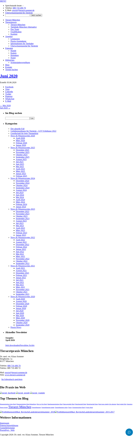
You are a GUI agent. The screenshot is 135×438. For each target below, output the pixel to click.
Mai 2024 (20, 197)
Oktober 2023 (21, 216)
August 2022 (21, 242)
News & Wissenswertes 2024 (23, 178)
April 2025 (20, 169)
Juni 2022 (20, 252)
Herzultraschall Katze (92, 404)
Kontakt (8, 67)
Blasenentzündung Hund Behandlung (26, 404)
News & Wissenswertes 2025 (23, 147)
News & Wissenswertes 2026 (23, 136)
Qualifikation (16, 32)
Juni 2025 (20, 164)
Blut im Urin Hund (42, 404)
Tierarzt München (12, 20)
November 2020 (22, 320)
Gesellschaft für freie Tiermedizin (24, 133)
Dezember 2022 (22, 244)
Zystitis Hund (89, 407)
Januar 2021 (21, 278)
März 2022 (20, 256)
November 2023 (22, 214)
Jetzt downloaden (12, 345)
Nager (13, 58)
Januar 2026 (21, 145)
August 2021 (21, 270)
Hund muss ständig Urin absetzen (107, 404)
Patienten (9, 48)
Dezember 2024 (22, 181)
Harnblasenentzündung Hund (55, 404)
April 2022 (20, 240)
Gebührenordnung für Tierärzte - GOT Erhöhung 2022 (33, 131)
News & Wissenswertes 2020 (23, 296)
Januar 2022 (21, 249)
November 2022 (22, 259)
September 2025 (22, 157)
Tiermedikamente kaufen (47, 407)
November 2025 (22, 152)
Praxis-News (16, 327)
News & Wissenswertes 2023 (23, 209)
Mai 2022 (20, 254)
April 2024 (20, 200)
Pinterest (8, 96)
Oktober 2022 (21, 261)
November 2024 (22, 183)
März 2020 (20, 318)
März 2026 (20, 140)
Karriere (14, 34)
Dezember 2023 (22, 211)
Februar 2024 (21, 204)
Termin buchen (11, 69)
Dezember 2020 (22, 304)
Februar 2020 (21, 306)
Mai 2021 (20, 285)
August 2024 (21, 190)
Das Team (15, 29)
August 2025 (21, 159)
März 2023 (20, 230)
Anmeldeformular (7, 428)
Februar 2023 (21, 233)
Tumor (70, 407)
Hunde (13, 51)
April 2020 (20, 299)
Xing (7, 89)
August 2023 (21, 221)
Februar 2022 (21, 247)
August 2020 (21, 301)
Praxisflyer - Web (7, 430)
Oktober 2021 (21, 292)
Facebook (9, 87)
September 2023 (22, 218)
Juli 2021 (19, 280)
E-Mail (8, 101)
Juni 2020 (9, 76)
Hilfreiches (9, 60)
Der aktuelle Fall (17, 129)
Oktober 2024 (21, 185)
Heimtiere (15, 55)
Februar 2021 (21, 275)
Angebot (9, 36)
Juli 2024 (19, 192)
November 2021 (22, 289)
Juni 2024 (20, 195)
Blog (7, 65)
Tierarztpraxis (11, 22)
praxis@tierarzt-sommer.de (23, 10)
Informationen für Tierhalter (22, 43)
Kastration (129, 404)
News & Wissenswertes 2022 (23, 237)
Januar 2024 (21, 207)
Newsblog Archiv (27, 345)
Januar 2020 (21, 308)
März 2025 (20, 171)
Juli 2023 (19, 223)
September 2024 (22, 188)
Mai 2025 (20, 166)
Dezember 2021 (22, 273)
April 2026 (20, 138)
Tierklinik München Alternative (24, 27)
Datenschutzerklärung (9, 425)
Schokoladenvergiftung (20, 62)
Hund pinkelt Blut (121, 404)
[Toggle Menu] (129, 432)
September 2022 (22, 263)
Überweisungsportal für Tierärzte (19, 13)
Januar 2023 (21, 235)
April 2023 (20, 228)
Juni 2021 (20, 282)
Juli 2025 (19, 162)
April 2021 (20, 268)
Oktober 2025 (21, 155)
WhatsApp (9, 99)
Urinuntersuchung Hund (78, 407)
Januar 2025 (21, 173)
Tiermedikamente (36, 407)
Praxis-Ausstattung (18, 41)
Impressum (4, 423)
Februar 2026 (21, 143)
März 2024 (20, 202)
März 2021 (20, 287)
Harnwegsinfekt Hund (69, 404)
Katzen (13, 53)
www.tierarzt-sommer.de (15, 375)
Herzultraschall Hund (80, 404)
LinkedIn (9, 92)
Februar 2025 (21, 176)
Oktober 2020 (21, 322)
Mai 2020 (5, 105)
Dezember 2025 (22, 150)
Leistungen (15, 39)
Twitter (8, 94)
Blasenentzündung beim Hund (8, 404)
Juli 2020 (5, 108)
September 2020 (22, 325)
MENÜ (3, 1)
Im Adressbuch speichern (11, 379)
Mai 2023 (20, 226)
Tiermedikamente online (61, 407)
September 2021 (22, 294)
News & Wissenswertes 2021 (23, 266)
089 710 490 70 (19, 8)
